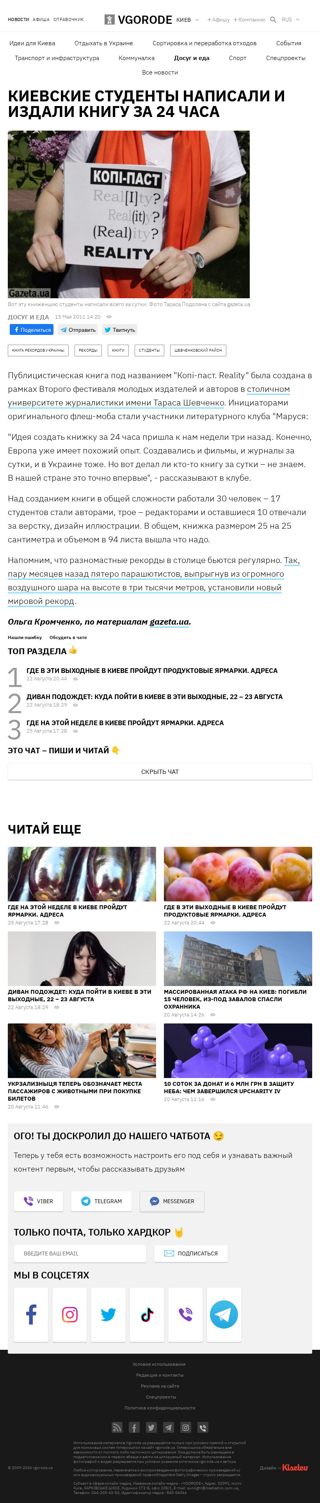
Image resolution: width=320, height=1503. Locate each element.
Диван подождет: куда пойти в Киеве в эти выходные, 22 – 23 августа (155, 696)
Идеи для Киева (32, 43)
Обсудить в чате (68, 637)
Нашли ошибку (25, 637)
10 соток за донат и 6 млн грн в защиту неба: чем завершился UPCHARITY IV (229, 1087)
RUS (287, 19)
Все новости (160, 72)
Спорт (238, 58)
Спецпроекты (286, 58)
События (288, 43)
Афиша (41, 20)
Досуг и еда (192, 58)
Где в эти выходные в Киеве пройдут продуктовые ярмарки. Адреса (152, 670)
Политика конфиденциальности (160, 1408)
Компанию (251, 19)
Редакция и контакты (160, 1375)
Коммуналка (137, 58)
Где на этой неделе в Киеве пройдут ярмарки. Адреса (125, 723)
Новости (18, 20)
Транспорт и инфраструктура (57, 58)
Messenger (178, 1201)
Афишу (221, 19)
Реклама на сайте (160, 1386)
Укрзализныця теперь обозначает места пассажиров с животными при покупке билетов (75, 1091)
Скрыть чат (160, 771)
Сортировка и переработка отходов (205, 43)
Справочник (68, 20)
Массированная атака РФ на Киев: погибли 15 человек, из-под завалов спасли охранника (235, 999)
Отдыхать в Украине (104, 43)
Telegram (108, 1201)
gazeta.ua (169, 621)
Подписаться (198, 1253)
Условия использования (159, 1364)
